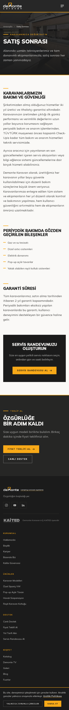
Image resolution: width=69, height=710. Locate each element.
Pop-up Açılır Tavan (13, 592)
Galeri (6, 668)
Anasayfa (7, 26)
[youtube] (15, 505)
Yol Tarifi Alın (10, 633)
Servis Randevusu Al (32, 370)
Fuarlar (7, 679)
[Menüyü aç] (62, 6)
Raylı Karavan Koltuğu (14, 603)
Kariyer (6, 551)
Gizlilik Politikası (52, 696)
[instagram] (6, 505)
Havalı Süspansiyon (13, 598)
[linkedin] (23, 505)
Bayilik (6, 545)
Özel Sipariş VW (12, 586)
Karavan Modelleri (12, 580)
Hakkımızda (9, 539)
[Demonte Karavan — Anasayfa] (12, 6)
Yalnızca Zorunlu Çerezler (23, 703)
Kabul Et (52, 703)
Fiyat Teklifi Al (19, 449)
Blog (5, 673)
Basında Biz (9, 557)
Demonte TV (9, 662)
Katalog (7, 656)
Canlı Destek (17, 459)
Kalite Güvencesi (11, 563)
